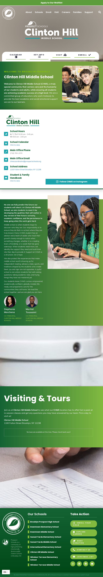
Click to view (15, 145)
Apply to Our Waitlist (51, 2)
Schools (39, 12)
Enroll (48, 12)
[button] (99, 12)
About (29, 12)
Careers (66, 12)
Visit (56, 12)
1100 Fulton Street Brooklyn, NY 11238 (25, 169)
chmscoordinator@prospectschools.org (25, 161)
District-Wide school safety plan (76, 575)
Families (77, 12)
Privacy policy (57, 575)
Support (89, 12)
